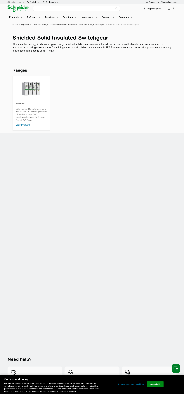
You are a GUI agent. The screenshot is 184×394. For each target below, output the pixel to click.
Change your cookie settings (131, 384)
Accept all (154, 384)
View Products (23, 125)
